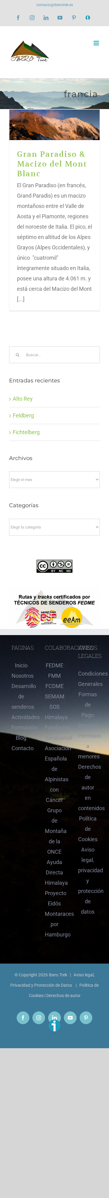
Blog (21, 738)
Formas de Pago (87, 704)
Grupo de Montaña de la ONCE (54, 831)
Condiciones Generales (87, 678)
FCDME (54, 686)
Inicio (21, 665)
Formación (21, 727)
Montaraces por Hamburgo (54, 924)
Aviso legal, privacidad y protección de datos (87, 880)
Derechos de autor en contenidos (87, 787)
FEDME (54, 665)
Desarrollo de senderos (21, 696)
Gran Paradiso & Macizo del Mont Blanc (55, 125)
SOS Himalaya (54, 712)
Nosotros (21, 676)
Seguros (87, 725)
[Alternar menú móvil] (97, 43)
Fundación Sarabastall (54, 732)
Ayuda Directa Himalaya (54, 872)
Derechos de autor (63, 995)
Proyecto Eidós (54, 898)
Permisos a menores (87, 746)
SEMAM (54, 696)
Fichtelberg (26, 432)
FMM (54, 676)
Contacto (21, 748)
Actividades (21, 717)
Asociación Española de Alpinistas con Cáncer (54, 774)
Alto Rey (23, 398)
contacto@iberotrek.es (54, 5)
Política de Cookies (87, 828)
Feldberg (23, 415)
